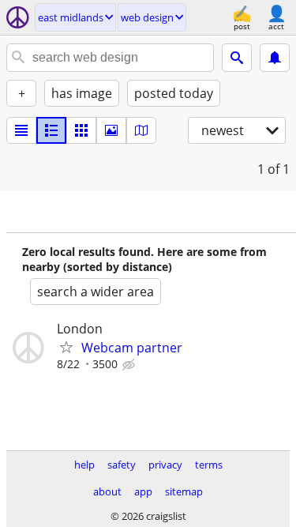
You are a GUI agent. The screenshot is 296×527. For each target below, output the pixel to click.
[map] (141, 130)
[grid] (81, 130)
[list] (21, 130)
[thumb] (51, 130)
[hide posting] (130, 365)
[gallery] (111, 130)
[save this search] (275, 57)
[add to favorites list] (66, 346)
